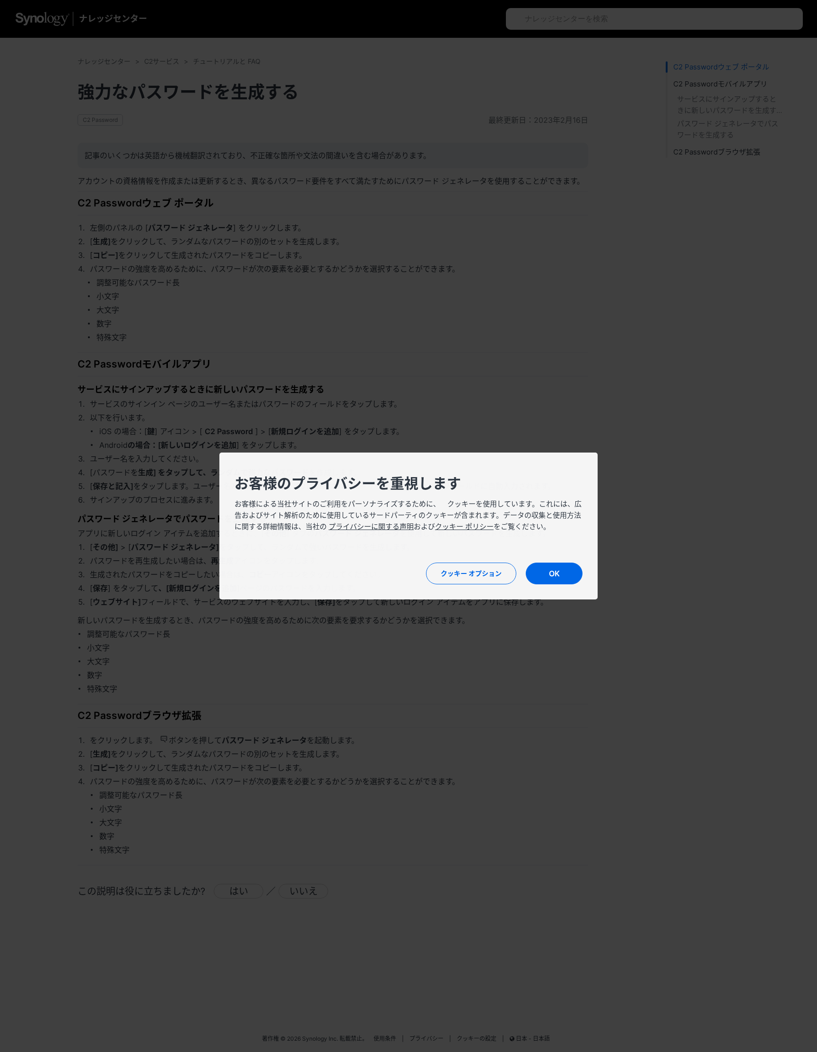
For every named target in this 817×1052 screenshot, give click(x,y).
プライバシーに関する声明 (371, 526)
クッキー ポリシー (464, 526)
